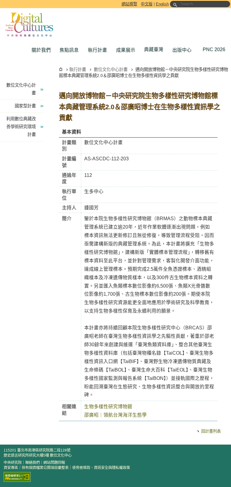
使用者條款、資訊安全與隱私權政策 (101, 468)
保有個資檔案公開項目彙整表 (45, 468)
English (162, 4)
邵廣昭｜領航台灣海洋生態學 (115, 415)
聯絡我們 (32, 463)
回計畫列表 (211, 431)
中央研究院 (13, 463)
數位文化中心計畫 (111, 69)
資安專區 (11, 468)
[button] (43, 50)
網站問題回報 (54, 463)
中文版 (146, 4)
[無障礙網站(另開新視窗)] (17, 477)
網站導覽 (129, 4)
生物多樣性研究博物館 (108, 406)
